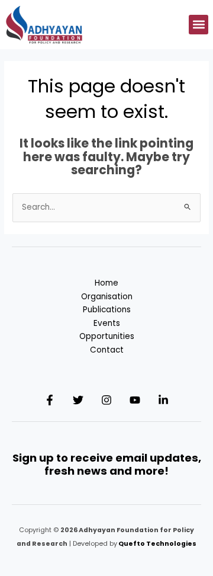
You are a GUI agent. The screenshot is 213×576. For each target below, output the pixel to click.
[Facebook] (49, 400)
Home (106, 283)
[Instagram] (106, 400)
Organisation (107, 296)
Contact (107, 350)
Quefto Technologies (156, 543)
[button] (198, 24)
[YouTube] (135, 400)
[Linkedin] (163, 400)
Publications (107, 309)
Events (106, 323)
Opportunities (106, 336)
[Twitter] (78, 400)
